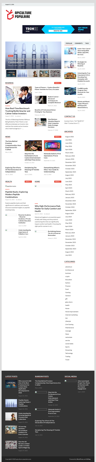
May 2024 (68, 223)
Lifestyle (68, 321)
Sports (67, 347)
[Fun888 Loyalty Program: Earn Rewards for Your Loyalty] (70, 88)
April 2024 (68, 226)
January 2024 (69, 236)
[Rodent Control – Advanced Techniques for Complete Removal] (40, 97)
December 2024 (70, 201)
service (67, 340)
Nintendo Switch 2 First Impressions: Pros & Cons (52, 156)
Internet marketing (71, 315)
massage (68, 331)
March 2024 (69, 229)
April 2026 (68, 149)
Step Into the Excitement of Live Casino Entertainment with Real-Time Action (32, 157)
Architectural (69, 270)
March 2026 (69, 152)
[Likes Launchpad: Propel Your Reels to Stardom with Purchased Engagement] (70, 381)
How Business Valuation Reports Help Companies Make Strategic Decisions (54, 123)
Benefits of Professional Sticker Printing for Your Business (45, 111)
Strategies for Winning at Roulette (82, 64)
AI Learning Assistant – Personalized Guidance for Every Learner (23, 430)
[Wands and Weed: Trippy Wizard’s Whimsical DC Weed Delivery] (70, 102)
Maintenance (69, 327)
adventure (68, 267)
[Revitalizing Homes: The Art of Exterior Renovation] (40, 231)
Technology (69, 353)
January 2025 (69, 197)
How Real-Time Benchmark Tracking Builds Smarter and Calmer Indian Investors (17, 111)
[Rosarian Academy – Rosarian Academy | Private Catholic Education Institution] (11, 215)
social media (69, 343)
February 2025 (70, 194)
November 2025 (70, 165)
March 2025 (69, 191)
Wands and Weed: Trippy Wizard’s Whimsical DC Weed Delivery (84, 104)
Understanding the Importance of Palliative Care (24, 232)
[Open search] (89, 40)
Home (36, 203)
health (10, 55)
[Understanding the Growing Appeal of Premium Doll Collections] (11, 413)
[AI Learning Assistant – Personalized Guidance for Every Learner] (11, 427)
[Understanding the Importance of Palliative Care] (11, 230)
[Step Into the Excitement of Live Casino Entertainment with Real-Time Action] (33, 145)
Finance (67, 286)
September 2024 (70, 210)
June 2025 (68, 181)
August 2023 (69, 252)
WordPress (80, 459)
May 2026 (68, 146)
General (67, 295)
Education (68, 279)
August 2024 (69, 213)
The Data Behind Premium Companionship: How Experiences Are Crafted (13, 145)
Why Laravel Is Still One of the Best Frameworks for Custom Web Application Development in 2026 (24, 387)
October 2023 (69, 245)
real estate (68, 337)
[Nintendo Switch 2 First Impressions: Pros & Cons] (52, 145)
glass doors (69, 302)
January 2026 (69, 159)
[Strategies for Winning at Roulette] (70, 62)
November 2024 (70, 204)
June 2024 (68, 220)
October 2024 (69, 207)
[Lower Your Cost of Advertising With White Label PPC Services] (70, 49)
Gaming (67, 292)
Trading (67, 356)
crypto (67, 276)
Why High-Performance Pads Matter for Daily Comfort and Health (48, 208)
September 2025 (70, 172)
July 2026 (68, 140)
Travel (67, 359)
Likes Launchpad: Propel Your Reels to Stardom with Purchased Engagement (84, 385)
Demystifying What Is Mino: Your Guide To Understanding (51, 170)
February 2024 (70, 233)
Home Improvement (71, 311)
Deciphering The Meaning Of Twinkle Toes (32, 170)
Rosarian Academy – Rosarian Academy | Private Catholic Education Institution (24, 219)
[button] (58, 55)
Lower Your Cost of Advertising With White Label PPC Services (84, 51)
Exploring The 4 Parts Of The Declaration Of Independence (13, 170)
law (66, 318)
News (67, 334)
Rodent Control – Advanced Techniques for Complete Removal (54, 99)
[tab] (68, 43)
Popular (69, 43)
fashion (67, 283)
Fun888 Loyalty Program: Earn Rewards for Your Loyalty (83, 91)
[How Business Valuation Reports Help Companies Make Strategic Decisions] (40, 119)
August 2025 (69, 175)
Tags (87, 43)
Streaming (68, 350)
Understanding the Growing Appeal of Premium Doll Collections (24, 416)
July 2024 (68, 217)
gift (66, 299)
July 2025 (68, 178)
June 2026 (68, 143)
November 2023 (70, 242)
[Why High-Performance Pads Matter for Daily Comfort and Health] (48, 194)
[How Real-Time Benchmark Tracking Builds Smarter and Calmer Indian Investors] (18, 87)
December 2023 (70, 239)
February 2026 (70, 156)
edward (22, 65)
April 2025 (68, 188)
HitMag (88, 459)
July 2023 (68, 255)
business (7, 106)
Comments (78, 43)
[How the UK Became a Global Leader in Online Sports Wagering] (11, 442)
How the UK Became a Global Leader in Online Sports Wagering (24, 444)
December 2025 (70, 162)
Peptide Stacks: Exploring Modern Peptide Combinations (16, 194)
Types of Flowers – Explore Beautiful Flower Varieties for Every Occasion (47, 88)
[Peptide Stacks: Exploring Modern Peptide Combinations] (33, 55)
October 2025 (69, 169)
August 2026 (69, 136)
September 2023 (70, 249)
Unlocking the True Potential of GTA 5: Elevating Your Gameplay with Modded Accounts (84, 77)
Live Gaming (69, 324)
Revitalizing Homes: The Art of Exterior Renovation (54, 233)
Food (67, 289)
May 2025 (68, 185)
